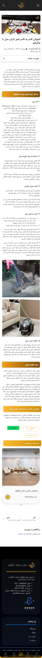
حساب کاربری (36, 656)
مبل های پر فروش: (32, 443)
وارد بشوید (21, 534)
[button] (38, 5)
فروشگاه (32, 629)
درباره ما (32, 640)
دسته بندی (28, 656)
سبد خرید (5, 656)
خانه (14, 656)
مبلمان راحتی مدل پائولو (27, 491)
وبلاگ (33, 632)
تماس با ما (32, 636)
